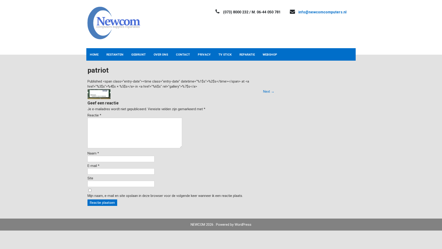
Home (94, 54)
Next (268, 91)
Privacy (204, 54)
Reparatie (247, 54)
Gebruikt (138, 54)
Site (90, 178)
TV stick (225, 54)
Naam (93, 153)
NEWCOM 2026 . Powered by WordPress (221, 224)
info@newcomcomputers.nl (322, 12)
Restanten (114, 54)
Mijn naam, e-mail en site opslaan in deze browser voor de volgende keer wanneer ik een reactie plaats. (165, 196)
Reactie (94, 115)
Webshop (270, 54)
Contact (183, 54)
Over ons (161, 54)
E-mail (93, 166)
